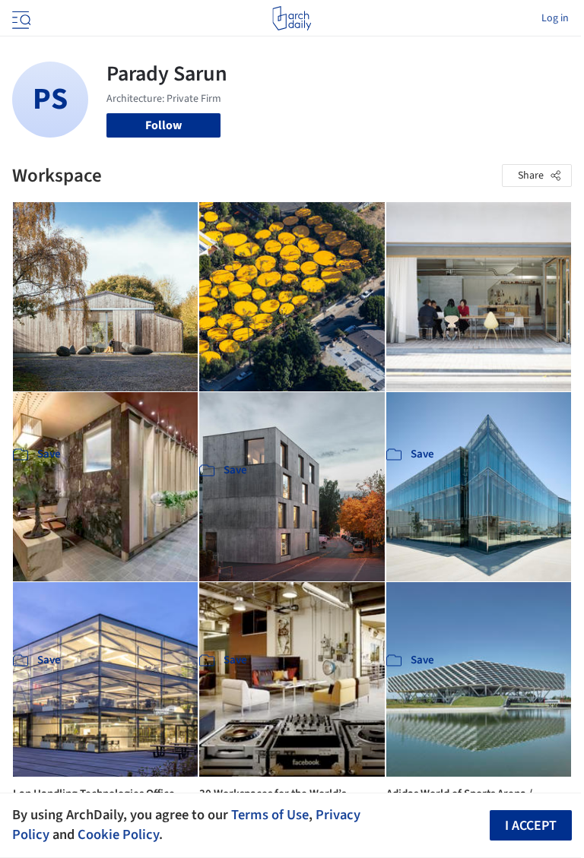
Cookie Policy (118, 834)
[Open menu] (19, 18)
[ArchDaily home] (291, 18)
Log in (555, 18)
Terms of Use (270, 815)
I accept (531, 825)
